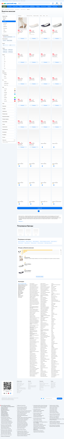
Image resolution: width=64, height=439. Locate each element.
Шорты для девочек (43, 293)
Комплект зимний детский (44, 346)
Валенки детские (43, 373)
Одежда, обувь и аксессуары (9, 9)
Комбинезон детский (43, 322)
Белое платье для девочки (44, 298)
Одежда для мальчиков (33, 358)
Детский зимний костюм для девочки (44, 296)
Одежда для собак (53, 386)
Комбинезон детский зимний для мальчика (34, 352)
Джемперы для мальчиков (33, 357)
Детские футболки (43, 334)
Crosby (52, 333)
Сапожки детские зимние (44, 376)
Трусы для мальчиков (54, 355)
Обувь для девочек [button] (21, 289)
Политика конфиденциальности (21, 387)
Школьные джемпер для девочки (34, 306)
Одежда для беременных (44, 320)
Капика (52, 315)
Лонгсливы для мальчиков (33, 359)
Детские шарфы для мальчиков (55, 370)
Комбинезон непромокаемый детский (45, 330)
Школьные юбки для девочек (34, 291)
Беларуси (13, 399)
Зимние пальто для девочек (33, 365)
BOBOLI (52, 346)
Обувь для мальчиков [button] (21, 288)
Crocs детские (42, 364)
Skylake (31, 305)
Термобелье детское (43, 347)
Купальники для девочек (54, 348)
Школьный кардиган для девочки (34, 304)
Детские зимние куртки (44, 348)
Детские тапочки (43, 366)
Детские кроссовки (43, 365)
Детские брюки (43, 353)
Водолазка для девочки (44, 311)
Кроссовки (5, 23)
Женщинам (4, 17)
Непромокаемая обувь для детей (55, 301)
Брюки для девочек (43, 299)
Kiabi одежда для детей (54, 343)
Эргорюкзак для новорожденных (34, 322)
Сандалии (4, 31)
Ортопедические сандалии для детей (55, 294)
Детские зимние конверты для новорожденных (34, 327)
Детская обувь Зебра (43, 375)
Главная (3, 9)
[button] (60, 6)
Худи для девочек (43, 303)
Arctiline (52, 344)
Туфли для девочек (43, 313)
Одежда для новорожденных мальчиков (33, 332)
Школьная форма (32, 283)
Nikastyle (52, 321)
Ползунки (42, 328)
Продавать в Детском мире (20, 383)
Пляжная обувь (53, 303)
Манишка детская (53, 373)
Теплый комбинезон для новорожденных (33, 329)
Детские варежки (53, 360)
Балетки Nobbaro (27, 264)
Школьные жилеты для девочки (34, 310)
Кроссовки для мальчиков (44, 312)
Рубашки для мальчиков (33, 349)
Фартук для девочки (32, 297)
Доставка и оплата (19, 382)
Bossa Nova (52, 328)
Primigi (52, 283)
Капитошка (52, 342)
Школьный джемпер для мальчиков (34, 311)
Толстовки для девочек (33, 367)
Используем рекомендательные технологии (8, 398)
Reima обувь (53, 287)
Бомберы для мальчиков (33, 355)
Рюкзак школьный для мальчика (34, 290)
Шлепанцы (5, 26)
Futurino (52, 322)
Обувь (4, 19)
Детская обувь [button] (20, 293)
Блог (40, 388)
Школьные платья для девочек (34, 293)
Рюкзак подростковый (54, 361)
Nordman (42, 362)
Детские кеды (53, 304)
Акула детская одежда (54, 306)
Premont (52, 334)
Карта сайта (18, 392)
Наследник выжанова (54, 314)
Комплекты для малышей (33, 339)
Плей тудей (53, 308)
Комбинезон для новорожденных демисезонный (34, 338)
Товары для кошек (53, 382)
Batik (52, 330)
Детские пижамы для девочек (44, 284)
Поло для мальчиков (32, 350)
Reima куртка (42, 338)
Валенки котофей (53, 288)
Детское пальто (43, 349)
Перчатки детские (53, 367)
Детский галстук (53, 369)
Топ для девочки (53, 358)
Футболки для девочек (33, 371)
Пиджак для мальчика (43, 351)
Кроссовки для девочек (44, 314)
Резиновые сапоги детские (44, 367)
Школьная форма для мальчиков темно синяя (34, 307)
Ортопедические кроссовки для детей (55, 285)
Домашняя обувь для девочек (44, 317)
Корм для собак (53, 385)
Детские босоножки (54, 290)
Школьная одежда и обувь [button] (22, 283)
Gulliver (52, 307)
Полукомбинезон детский (44, 335)
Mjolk (52, 331)
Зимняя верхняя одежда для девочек (45, 292)
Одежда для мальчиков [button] (21, 286)
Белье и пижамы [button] (20, 295)
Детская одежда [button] (20, 292)
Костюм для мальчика (32, 347)
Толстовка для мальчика (33, 348)
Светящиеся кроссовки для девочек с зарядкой (45, 316)
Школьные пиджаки (32, 313)
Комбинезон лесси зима (44, 337)
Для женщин (17, 9)
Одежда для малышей (32, 316)
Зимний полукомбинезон (44, 352)
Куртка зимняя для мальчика (33, 346)
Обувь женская (23, 9)
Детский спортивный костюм (45, 329)
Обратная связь (19, 391)
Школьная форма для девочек (34, 284)
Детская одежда (32, 314)
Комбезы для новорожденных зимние (34, 323)
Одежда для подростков (44, 333)
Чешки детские (43, 363)
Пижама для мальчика (32, 354)
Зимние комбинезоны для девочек (34, 368)
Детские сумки (53, 368)
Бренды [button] (19, 294)
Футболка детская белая (44, 350)
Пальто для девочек (43, 291)
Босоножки (5, 28)
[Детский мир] (9, 3)
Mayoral (52, 316)
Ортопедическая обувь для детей (45, 359)
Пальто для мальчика (32, 353)
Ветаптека (52, 387)
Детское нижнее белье (54, 356)
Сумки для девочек (53, 375)
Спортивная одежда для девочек (45, 290)
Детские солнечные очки (54, 372)
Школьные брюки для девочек (34, 298)
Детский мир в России (5, 399)
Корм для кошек (53, 383)
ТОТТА (52, 345)
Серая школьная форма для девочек (34, 295)
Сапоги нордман (43, 360)
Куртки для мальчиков (33, 340)
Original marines (53, 319)
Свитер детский (43, 354)
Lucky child (53, 341)
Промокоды (18, 386)
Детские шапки (53, 362)
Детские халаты (53, 354)
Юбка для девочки (32, 366)
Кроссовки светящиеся (44, 361)
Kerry (52, 317)
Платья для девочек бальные (33, 369)
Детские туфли (43, 319)
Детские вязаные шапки (54, 371)
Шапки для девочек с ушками (55, 374)
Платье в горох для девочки (44, 309)
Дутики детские (53, 295)
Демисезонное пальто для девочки (34, 372)
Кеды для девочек (43, 318)
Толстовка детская (43, 340)
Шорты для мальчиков (33, 356)
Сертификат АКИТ (19, 390)
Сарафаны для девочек (33, 296)
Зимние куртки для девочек (44, 294)
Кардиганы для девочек (33, 370)
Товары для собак (53, 384)
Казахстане (9, 399)
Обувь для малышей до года (33, 330)
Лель (52, 329)
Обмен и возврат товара (20, 384)
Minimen (52, 332)
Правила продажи (19, 385)
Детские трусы (53, 357)
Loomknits (52, 320)
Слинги (42, 321)
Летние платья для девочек (44, 300)
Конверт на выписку (32, 315)
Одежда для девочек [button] (21, 287)
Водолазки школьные (32, 312)
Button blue (53, 318)
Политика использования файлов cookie (21, 389)
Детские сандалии (53, 286)
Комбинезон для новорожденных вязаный (34, 335)
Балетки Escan (27, 257)
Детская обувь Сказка (43, 374)
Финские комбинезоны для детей (45, 336)
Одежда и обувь (4, 16)
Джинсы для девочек (43, 297)
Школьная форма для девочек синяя (34, 292)
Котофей (52, 305)
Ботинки (4, 24)
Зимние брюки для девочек (44, 310)
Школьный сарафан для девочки (34, 309)
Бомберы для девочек (43, 301)
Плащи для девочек (43, 339)
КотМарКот (52, 347)
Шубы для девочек (43, 283)
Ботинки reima (53, 289)
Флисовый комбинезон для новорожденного (33, 333)
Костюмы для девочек (43, 302)
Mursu (52, 302)
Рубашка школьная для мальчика (34, 294)
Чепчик (52, 359)
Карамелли (52, 335)
